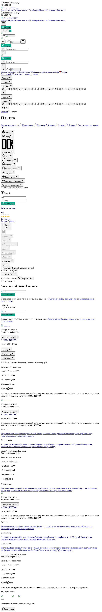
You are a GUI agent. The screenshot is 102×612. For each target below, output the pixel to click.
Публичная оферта (64, 491)
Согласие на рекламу (48, 491)
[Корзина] (10, 35)
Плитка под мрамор (73, 434)
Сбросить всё (27, 279)
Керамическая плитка (10, 72)
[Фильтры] (3, 30)
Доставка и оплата (21, 10)
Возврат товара (54, 444)
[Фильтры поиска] (3, 49)
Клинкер (22, 436)
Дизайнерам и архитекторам (48, 488)
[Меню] (3, 23)
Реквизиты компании (69, 488)
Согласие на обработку (29, 491)
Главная (4, 112)
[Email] (9, 5)
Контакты (61, 10)
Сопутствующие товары (49, 72)
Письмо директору (47, 447)
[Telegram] (4, 5)
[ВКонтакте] (2, 5)
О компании (52, 10)
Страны (5, 78)
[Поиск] (7, 30)
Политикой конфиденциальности (62, 299)
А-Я (7, 86)
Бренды (4, 10)
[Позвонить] (10, 31)
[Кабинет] (3, 42)
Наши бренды (15, 488)
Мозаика (35, 72)
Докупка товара (41, 444)
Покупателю (6, 354)
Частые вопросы (14, 447)
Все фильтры (9, 203)
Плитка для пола (43, 434)
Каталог (7, 27)
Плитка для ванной (27, 434)
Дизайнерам (34, 10)
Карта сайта (83, 488)
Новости (43, 10)
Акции (10, 10)
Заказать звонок (8, 294)
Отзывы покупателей (30, 447)
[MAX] (7, 5)
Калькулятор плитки (29, 74)
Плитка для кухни (57, 434)
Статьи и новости (28, 488)
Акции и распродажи (10, 444)
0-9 (3, 86)
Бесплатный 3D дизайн (11, 74)
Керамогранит (25, 72)
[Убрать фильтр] (18, 278)
